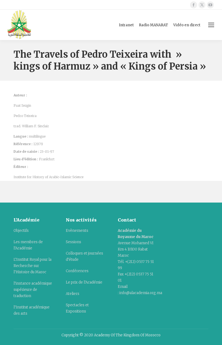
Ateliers (72, 293)
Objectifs (21, 230)
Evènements (77, 230)
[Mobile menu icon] (211, 24)
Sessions (73, 242)
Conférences (77, 271)
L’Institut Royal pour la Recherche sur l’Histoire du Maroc (32, 265)
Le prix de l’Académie (84, 282)
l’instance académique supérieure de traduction (33, 289)
